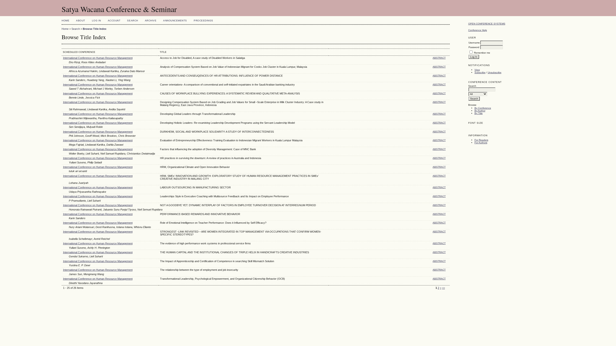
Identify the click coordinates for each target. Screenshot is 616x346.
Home (65, 20)
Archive (151, 20)
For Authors (481, 142)
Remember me (482, 52)
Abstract (439, 57)
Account (114, 20)
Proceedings (203, 20)
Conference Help (477, 30)
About (80, 20)
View (477, 69)
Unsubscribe (494, 72)
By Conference (483, 108)
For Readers (481, 140)
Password (473, 47)
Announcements (175, 20)
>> (443, 287)
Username (474, 42)
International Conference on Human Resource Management (98, 57)
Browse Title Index (94, 28)
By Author (480, 110)
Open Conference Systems (486, 23)
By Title (479, 113)
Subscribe (480, 72)
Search (132, 20)
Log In (96, 20)
